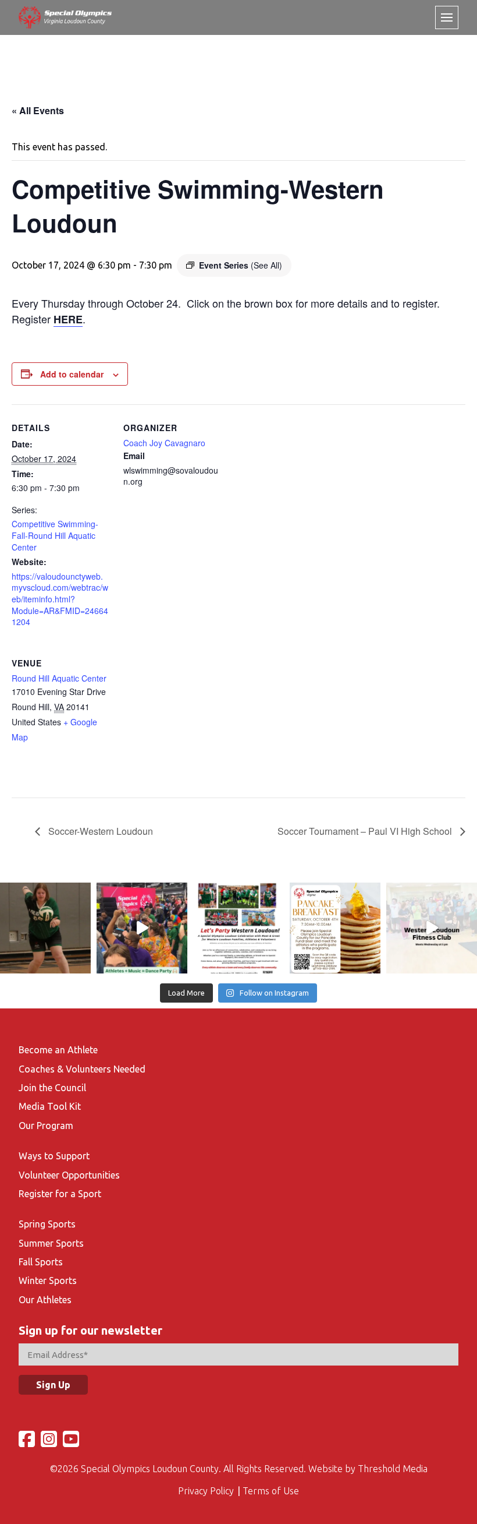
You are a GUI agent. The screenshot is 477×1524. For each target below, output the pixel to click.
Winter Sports (48, 1280)
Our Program (46, 1125)
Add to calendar (72, 374)
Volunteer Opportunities (69, 1175)
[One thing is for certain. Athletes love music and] (142, 928)
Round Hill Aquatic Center (59, 678)
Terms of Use (271, 1491)
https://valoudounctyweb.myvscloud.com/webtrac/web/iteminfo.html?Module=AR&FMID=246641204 (60, 598)
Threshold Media (393, 1468)
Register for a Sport (60, 1193)
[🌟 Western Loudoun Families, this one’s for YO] (238, 928)
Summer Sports (51, 1243)
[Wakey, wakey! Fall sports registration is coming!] (45, 928)
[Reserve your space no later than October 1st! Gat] (335, 928)
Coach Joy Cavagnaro (164, 443)
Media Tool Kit (50, 1106)
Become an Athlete (58, 1050)
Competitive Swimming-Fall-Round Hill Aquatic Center (55, 535)
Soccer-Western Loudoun (99, 831)
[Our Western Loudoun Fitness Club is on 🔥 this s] (431, 928)
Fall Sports (41, 1262)
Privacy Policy (206, 1491)
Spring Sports (47, 1224)
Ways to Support (54, 1156)
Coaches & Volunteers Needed (82, 1069)
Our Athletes (45, 1299)
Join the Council (52, 1087)
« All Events (38, 110)
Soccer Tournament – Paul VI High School (365, 831)
